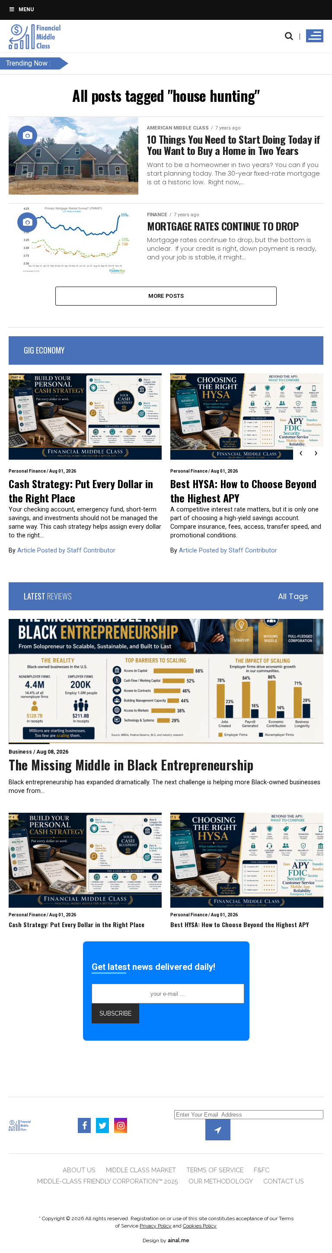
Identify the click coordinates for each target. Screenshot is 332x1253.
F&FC (261, 1170)
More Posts (166, 296)
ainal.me (178, 1240)
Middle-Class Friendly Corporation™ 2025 (107, 1181)
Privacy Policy (156, 1226)
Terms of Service (214, 1170)
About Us (79, 1170)
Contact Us (283, 1181)
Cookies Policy (200, 1226)
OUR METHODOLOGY (220, 1181)
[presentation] (300, 453)
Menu (26, 9)
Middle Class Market (141, 1170)
